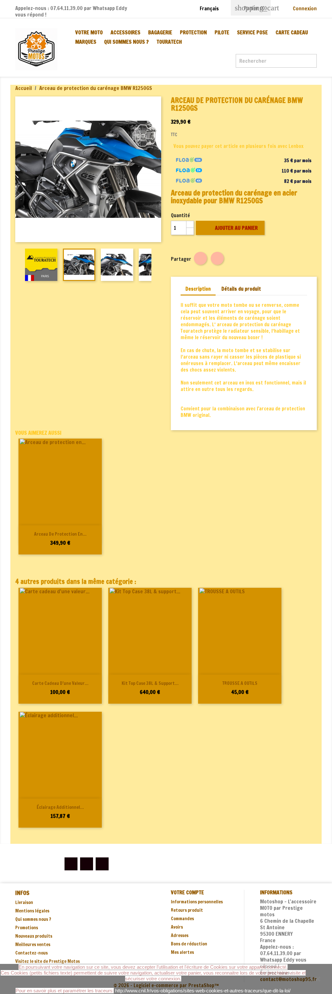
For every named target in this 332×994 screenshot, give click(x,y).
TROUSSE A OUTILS (239, 683)
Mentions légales (32, 911)
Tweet (217, 258)
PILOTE (222, 32)
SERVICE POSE (252, 32)
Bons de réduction (189, 944)
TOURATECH (169, 41)
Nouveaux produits (33, 936)
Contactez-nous (31, 953)
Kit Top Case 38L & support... (150, 683)
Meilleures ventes (32, 944)
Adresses (179, 935)
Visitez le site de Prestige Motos (47, 961)
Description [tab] (198, 288)
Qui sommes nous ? (126, 41)
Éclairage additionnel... (60, 807)
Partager (200, 258)
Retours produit (187, 910)
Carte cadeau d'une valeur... (60, 683)
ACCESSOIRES (125, 32)
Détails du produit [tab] (241, 288)
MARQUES (85, 41)
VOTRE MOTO (89, 32)
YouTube (86, 863)
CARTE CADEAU (292, 32)
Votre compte (187, 892)
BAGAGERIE (160, 32)
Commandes (182, 918)
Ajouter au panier (231, 227)
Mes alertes (182, 952)
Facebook (71, 863)
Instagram (102, 863)
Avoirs (177, 927)
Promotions (26, 927)
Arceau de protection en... (60, 534)
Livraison (24, 902)
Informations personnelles (197, 902)
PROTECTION (193, 32)
